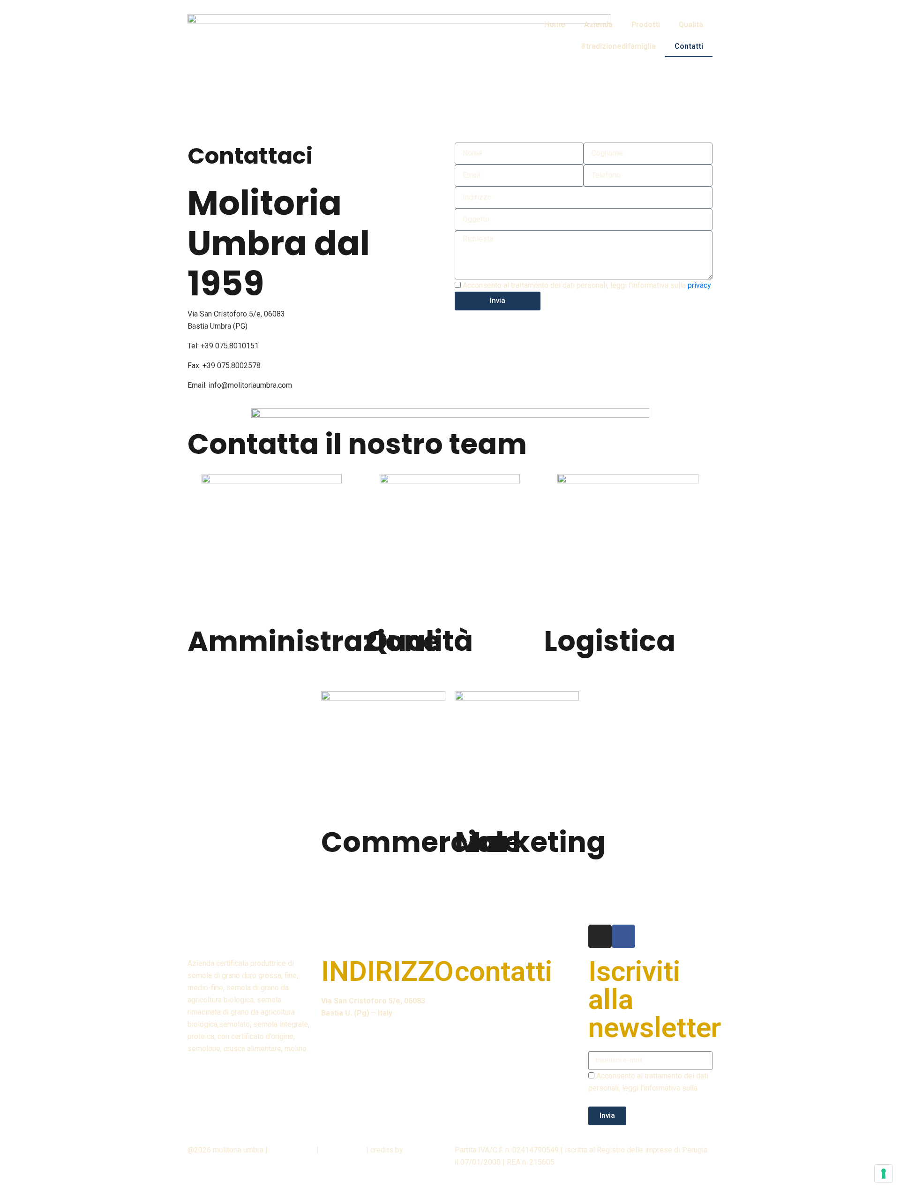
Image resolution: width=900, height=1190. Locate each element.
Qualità (691, 24)
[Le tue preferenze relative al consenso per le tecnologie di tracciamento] (883, 1173)
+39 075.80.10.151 (501, 1000)
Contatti (689, 46)
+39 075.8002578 (231, 365)
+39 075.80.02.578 (502, 1020)
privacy (699, 285)
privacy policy (292, 1149)
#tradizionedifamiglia (618, 46)
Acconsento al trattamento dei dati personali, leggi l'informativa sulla (587, 285)
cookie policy (342, 1149)
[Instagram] (600, 936)
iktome (416, 1149)
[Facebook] (623, 936)
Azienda (598, 24)
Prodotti (645, 24)
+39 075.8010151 (230, 345)
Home (554, 24)
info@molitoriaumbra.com (250, 385)
